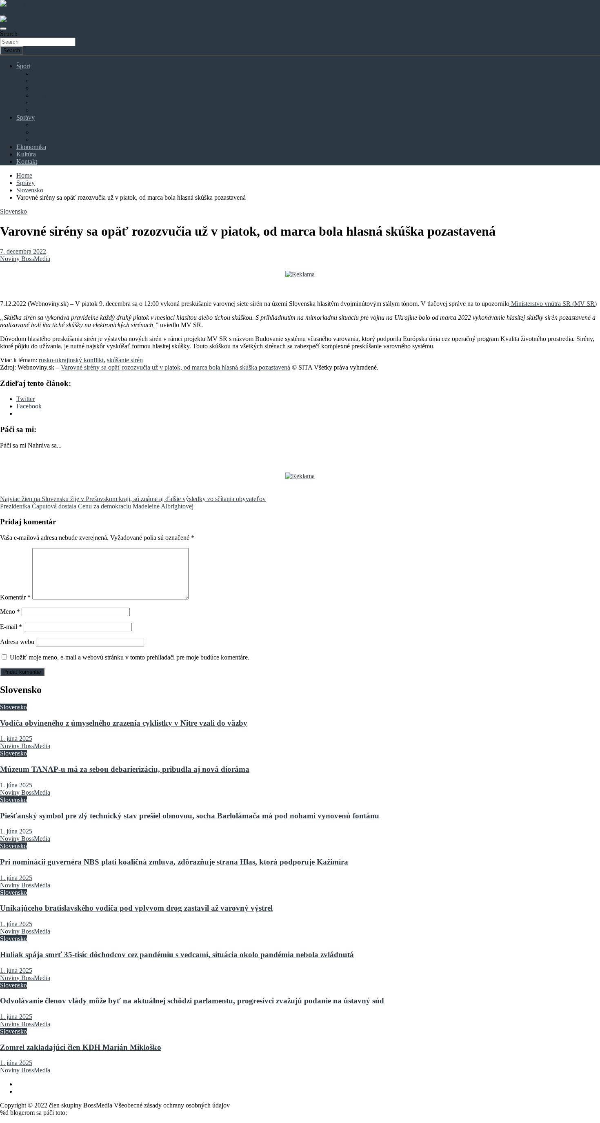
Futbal (41, 73)
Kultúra (26, 154)
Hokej (41, 80)
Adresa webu (17, 641)
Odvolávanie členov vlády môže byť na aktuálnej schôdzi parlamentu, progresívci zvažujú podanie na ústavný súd (192, 1000)
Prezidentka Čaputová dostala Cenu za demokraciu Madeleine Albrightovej (96, 506)
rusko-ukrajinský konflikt (71, 360)
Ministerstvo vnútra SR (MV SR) (553, 303)
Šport (23, 65)
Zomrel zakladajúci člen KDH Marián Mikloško (80, 1047)
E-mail (11, 626)
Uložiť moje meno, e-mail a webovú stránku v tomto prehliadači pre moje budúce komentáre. (129, 657)
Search (9, 33)
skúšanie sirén (125, 360)
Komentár (15, 597)
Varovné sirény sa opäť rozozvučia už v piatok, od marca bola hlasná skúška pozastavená (175, 367)
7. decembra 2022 (23, 251)
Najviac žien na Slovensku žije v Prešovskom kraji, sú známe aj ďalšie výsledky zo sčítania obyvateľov (133, 498)
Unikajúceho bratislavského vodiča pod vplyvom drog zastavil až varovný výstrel (136, 908)
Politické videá (52, 139)
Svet (38, 132)
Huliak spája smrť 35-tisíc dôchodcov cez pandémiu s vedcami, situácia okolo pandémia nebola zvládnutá (177, 954)
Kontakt (26, 161)
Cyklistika (46, 88)
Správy (25, 117)
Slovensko (46, 124)
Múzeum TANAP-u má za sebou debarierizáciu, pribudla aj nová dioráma (124, 769)
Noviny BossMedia (25, 258)
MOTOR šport (52, 95)
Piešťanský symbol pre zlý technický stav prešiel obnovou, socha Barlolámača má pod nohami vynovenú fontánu (189, 815)
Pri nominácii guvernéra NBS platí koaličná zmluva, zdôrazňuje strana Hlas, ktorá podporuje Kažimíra (174, 862)
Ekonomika (31, 146)
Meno (10, 611)
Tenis (40, 102)
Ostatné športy (51, 110)
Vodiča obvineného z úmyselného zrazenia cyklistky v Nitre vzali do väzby (123, 723)
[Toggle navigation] (3, 28)
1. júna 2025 (16, 738)
